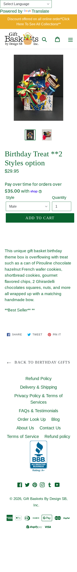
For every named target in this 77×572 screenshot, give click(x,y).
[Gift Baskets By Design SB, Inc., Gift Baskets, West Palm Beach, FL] (38, 456)
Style (10, 197)
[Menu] (70, 38)
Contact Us (50, 428)
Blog (55, 419)
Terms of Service (23, 436)
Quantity (59, 197)
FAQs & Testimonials (38, 410)
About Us (25, 428)
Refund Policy (38, 378)
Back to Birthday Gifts (41, 362)
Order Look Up (32, 419)
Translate (40, 11)
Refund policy (57, 436)
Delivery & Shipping (38, 387)
